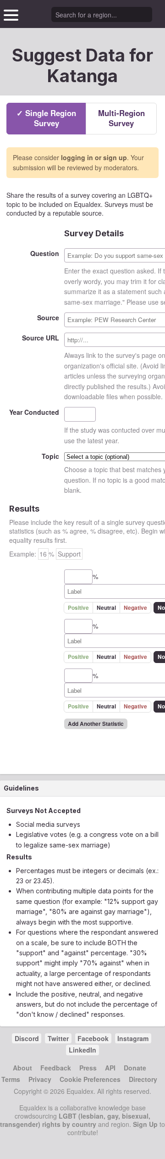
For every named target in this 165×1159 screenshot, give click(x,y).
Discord (27, 1038)
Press (88, 1067)
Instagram (132, 1038)
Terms (10, 1079)
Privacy (39, 1079)
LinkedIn (82, 1049)
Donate (135, 1067)
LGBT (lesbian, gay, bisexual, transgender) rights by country (75, 1120)
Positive (78, 608)
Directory (143, 1079)
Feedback (55, 1067)
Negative (135, 608)
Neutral (106, 608)
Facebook (93, 1038)
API (110, 1067)
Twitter (58, 1038)
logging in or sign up (94, 157)
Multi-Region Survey (121, 117)
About (22, 1067)
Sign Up (145, 1124)
